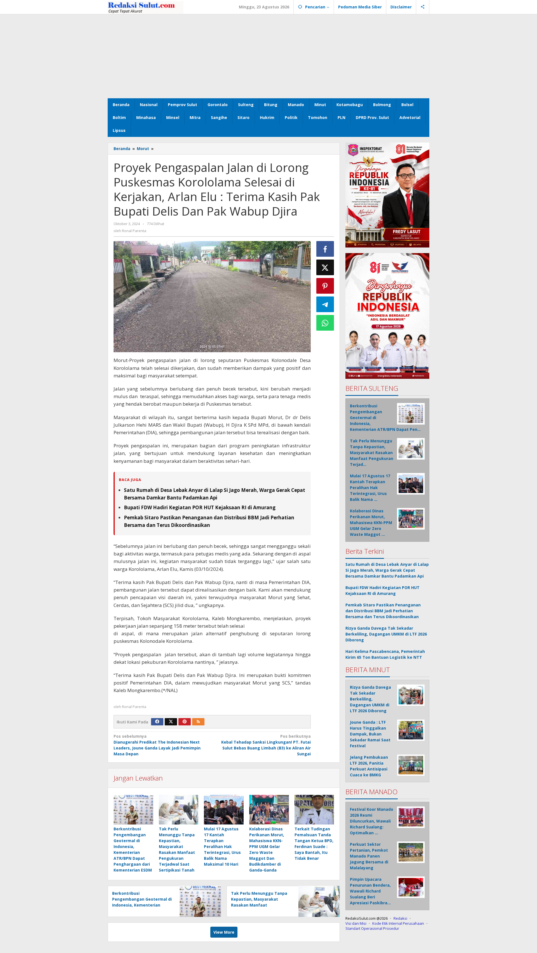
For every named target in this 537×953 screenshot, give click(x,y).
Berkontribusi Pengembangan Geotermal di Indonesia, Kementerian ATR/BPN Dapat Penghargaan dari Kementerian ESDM (142, 905)
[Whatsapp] (325, 323)
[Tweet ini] (325, 267)
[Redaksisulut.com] (145, 7)
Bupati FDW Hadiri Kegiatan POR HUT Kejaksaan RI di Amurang (199, 507)
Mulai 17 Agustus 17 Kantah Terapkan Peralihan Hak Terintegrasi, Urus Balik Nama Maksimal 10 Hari (222, 846)
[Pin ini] (325, 286)
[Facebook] (157, 721)
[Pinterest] (184, 721)
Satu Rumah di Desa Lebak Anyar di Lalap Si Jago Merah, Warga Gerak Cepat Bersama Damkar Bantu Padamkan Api (387, 570)
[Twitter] (171, 721)
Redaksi (400, 918)
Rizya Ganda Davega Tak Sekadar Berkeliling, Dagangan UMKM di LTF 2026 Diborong (386, 634)
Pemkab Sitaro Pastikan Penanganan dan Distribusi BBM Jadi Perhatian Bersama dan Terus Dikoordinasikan (383, 610)
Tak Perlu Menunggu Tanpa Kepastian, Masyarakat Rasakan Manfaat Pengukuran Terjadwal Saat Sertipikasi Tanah (259, 905)
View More (223, 932)
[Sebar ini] (325, 249)
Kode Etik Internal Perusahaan (398, 923)
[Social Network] (422, 7)
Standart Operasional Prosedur (372, 928)
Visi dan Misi (355, 923)
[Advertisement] (268, 56)
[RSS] (198, 721)
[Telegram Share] (325, 304)
